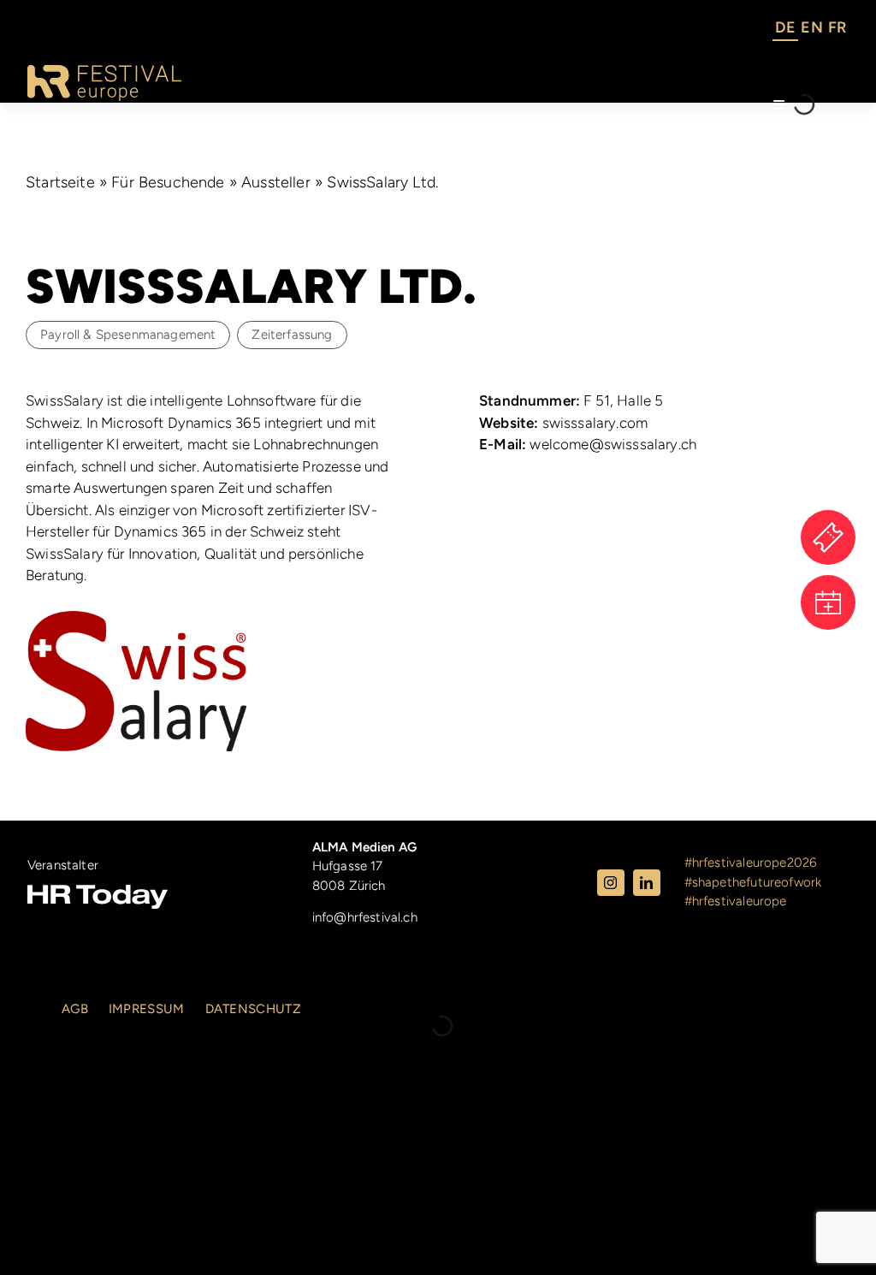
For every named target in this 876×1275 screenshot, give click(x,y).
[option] (811, 30)
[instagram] (610, 882)
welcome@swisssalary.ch (587, 444)
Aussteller (276, 182)
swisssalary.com (563, 422)
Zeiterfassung (292, 334)
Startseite (60, 182)
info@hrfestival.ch (364, 917)
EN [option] (811, 27)
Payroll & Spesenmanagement (128, 334)
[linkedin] (646, 882)
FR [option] (837, 27)
